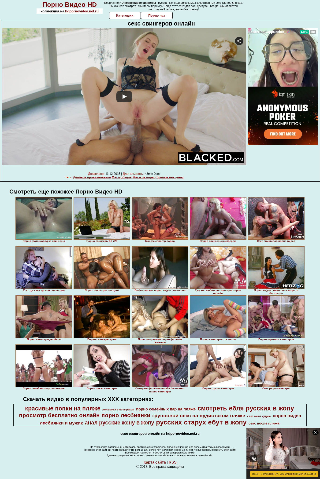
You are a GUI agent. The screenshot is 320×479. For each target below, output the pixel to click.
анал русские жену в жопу (119, 423)
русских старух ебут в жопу (201, 422)
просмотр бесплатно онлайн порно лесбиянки (84, 415)
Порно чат (156, 15)
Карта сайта (155, 462)
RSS (173, 462)
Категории (125, 15)
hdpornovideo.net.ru (82, 11)
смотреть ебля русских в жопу (245, 408)
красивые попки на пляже (62, 408)
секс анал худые (259, 416)
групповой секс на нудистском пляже (198, 415)
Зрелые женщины (169, 177)
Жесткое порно (144, 177)
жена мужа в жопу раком (118, 409)
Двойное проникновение (92, 177)
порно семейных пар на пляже (166, 409)
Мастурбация (122, 177)
